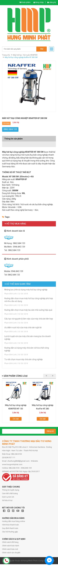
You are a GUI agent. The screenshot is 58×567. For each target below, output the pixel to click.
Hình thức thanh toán (10, 525)
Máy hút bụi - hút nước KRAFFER (25, 55)
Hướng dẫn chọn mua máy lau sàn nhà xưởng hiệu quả (28, 310)
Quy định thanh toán (10, 528)
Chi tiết (16, 419)
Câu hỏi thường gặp (10, 532)
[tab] (29, 142)
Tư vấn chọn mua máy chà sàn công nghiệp (23, 359)
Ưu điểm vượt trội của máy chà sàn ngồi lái (23, 327)
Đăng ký (52, 2)
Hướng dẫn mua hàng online (13, 521)
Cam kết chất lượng (10, 493)
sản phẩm (26, 2)
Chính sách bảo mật (10, 549)
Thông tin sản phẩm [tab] (13, 139)
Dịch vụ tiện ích (8, 497)
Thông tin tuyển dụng (10, 490)
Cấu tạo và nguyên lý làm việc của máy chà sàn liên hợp (28, 319)
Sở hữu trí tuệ (7, 500)
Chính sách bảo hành (10, 546)
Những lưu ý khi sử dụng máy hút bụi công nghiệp (25, 290)
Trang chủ (6, 55)
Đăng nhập (39, 2)
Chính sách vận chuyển (11, 553)
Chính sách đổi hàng (10, 542)
